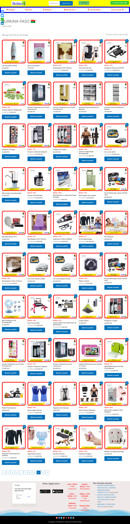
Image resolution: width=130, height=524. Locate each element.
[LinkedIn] (2, 23)
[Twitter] (2, 16)
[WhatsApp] (2, 19)
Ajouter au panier (11, 73)
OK (29, 496)
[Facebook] (2, 12)
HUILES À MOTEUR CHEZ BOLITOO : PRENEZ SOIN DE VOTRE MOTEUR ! (106, 497)
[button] (47, 10)
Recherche (66, 3)
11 (43, 472)
